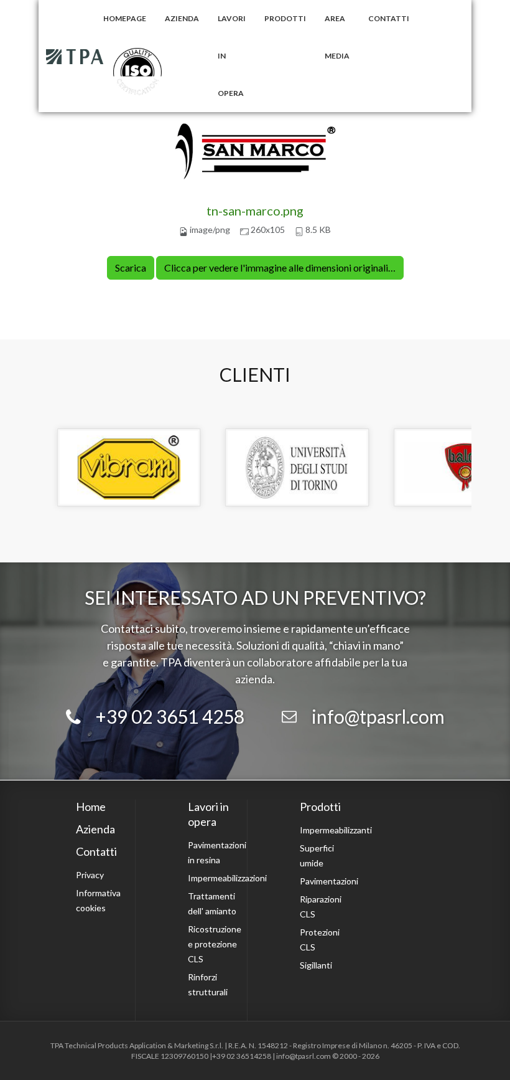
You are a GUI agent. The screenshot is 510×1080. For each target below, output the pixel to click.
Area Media (337, 37)
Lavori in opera (232, 56)
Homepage (124, 18)
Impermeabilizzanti (336, 830)
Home (91, 806)
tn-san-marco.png (255, 210)
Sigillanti (316, 965)
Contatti (388, 18)
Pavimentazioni (329, 881)
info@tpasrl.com (378, 716)
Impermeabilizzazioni (227, 878)
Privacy (90, 874)
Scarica (130, 267)
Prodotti (285, 18)
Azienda (182, 18)
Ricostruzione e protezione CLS (214, 944)
